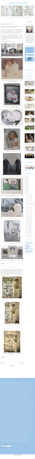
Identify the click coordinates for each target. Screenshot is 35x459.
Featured (28, 387)
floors (1, 417)
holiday (16, 421)
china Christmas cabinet (3, 408)
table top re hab (18, 434)
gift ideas (31, 418)
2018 (26, 186)
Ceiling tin (23, 381)
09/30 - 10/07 (29, 218)
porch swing (23, 428)
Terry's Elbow (16, 401)
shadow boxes (12, 431)
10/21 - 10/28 (29, 214)
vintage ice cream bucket (28, 437)
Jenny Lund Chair (15, 391)
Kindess (26, 391)
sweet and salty (7, 434)
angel (27, 404)
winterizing (13, 441)
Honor (31, 390)
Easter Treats (5, 387)
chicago (32, 407)
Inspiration (4, 391)
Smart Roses (29, 398)
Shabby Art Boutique (29, 251)
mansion (5, 424)
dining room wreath (15, 414)
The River (27, 244)
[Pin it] (22, 264)
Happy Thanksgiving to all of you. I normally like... (30, 204)
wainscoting (17, 438)
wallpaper (24, 438)
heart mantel (12, 421)
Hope (1, 391)
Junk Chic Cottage (19, 454)
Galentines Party (14, 388)
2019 (26, 184)
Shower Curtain (21, 398)
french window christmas (22, 417)
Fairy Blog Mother (20, 387)
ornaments (15, 427)
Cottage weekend (30, 384)
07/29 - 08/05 (29, 229)
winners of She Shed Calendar (4, 441)
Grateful (2, 390)
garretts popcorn (20, 418)
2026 (26, 176)
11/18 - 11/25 (29, 202)
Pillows (4, 397)
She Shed (14, 398)
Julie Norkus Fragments (21, 391)
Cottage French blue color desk (24, 384)
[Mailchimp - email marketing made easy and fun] (29, 60)
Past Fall (2, 397)
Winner (8, 404)
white (26, 438)
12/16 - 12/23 (29, 197)
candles (17, 407)
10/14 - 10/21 (29, 215)
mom (20, 424)
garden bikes (2, 418)
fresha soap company (28, 417)
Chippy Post (28, 381)
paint (17, 427)
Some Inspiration (28, 245)
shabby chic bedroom (8, 431)
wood (22, 441)
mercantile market (15, 424)
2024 (26, 178)
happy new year (9, 421)
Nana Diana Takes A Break (29, 248)
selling (4, 431)
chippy (7, 408)
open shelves (6, 427)
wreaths (24, 441)
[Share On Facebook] (21, 264)
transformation (11, 435)
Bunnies (18, 381)
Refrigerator (9, 397)
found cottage (13, 417)
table (10, 434)
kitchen (18, 421)
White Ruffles (2, 404)
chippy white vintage (31, 408)
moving (25, 424)
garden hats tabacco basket (11, 418)
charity (28, 407)
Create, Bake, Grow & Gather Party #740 (28, 252)
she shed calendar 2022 (17, 431)
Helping (13, 390)
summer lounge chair (3, 434)
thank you (31, 434)
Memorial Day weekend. (9, 394)
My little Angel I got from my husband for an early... (30, 208)
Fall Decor (25, 387)
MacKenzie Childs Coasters (4, 394)
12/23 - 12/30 (29, 196)
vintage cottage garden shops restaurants (17, 437)
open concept (2, 427)
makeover (2, 424)
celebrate (20, 407)
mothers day (22, 424)
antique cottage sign (31, 404)
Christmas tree (8, 384)
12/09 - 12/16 (29, 198)
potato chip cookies (27, 428)
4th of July (2, 381)
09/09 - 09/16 (29, 221)
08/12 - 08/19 (29, 226)
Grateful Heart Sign (6, 390)
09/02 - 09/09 (29, 223)
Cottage (19, 384)
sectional (2, 431)
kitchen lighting (29, 421)
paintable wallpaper (21, 427)
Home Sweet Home (25, 390)
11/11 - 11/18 (29, 210)
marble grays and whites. (9, 424)
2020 (26, 183)
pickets (7, 428)
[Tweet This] (20, 264)
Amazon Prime (5, 381)
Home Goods (20, 390)
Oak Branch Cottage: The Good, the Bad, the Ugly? (29, 243)
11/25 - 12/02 (29, 201)
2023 (26, 179)
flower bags (4, 417)
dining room (11, 414)
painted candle (25, 427)
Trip (26, 401)
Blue (15, 381)
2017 (26, 187)
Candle (20, 381)
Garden (18, 388)
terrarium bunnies (22, 434)
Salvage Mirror (27, 397)
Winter (10, 404)
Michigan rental (22, 394)
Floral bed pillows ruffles (3, 388)
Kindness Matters (29, 391)
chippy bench (16, 408)
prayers (31, 428)
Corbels (17, 384)
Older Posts (21, 362)
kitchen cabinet (21, 421)
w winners (14, 438)
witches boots (16, 441)
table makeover (14, 434)
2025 (26, 177)
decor (8, 414)
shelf (21, 431)
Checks (25, 381)
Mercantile (14, 394)
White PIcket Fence (29, 94)
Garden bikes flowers (22, 388)
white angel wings (29, 438)
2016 (26, 188)
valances (23, 435)
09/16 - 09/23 (29, 220)
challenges (23, 407)
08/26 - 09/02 (29, 224)
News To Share (29, 116)
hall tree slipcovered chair (3, 421)
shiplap (24, 431)
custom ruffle (2, 414)
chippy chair (19, 408)
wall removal (20, 438)
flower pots (7, 417)
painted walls (29, 427)
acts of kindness (22, 404)
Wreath (19, 404)
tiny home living (7, 435)
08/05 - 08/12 (29, 228)
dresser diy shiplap (30, 414)
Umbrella (29, 401)
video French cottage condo (4, 437)
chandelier (26, 407)
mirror (18, 424)
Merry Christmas (18, 394)
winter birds (9, 441)
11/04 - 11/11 (29, 211)
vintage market (2, 438)
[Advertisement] (12, 372)
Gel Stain (26, 388)
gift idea (28, 418)
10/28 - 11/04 (29, 213)
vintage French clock (10, 437)
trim (16, 435)
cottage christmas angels (26, 411)
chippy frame (23, 408)
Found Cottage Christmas (9, 388)
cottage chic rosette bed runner (9, 411)
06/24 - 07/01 (29, 233)
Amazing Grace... (27, 247)
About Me (28, 42)
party (32, 427)
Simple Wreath (25, 398)
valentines (26, 435)
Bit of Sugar (13, 381)
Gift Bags (29, 388)
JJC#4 (12, 391)
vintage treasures (7, 438)
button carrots (6, 407)
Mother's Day (29, 394)
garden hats (6, 418)
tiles (4, 435)
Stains (1, 401)
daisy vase (6, 414)
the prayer (2, 435)
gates (23, 418)
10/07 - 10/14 (29, 216)
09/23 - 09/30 (29, 219)
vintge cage (11, 438)
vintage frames (23, 437)
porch (20, 428)
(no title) (29, 159)
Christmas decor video (3, 384)
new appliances (32, 424)
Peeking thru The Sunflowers (28, 246)
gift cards (26, 418)
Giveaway (32, 388)
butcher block (2, 407)
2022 (26, 181)
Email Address (29, 52)
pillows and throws (11, 428)
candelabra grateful (13, 407)
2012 (26, 193)
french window (17, 417)
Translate (8, 447)
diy (26, 414)
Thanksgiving (19, 401)
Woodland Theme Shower (14, 404)
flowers (10, 417)
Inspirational (7, 391)
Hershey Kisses (16, 390)
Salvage (24, 397)
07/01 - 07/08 (29, 231)
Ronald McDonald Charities (18, 397)
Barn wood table (9, 381)
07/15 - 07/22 (29, 230)
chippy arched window (11, 408)
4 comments (2, 357)
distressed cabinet (23, 414)
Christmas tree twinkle (12, 384)
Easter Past (2, 387)
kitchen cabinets (25, 421)
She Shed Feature (17, 398)
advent (25, 404)
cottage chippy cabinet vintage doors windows (17, 411)
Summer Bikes (8, 401)
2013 (26, 192)
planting (18, 428)
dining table (19, 414)
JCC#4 (10, 391)
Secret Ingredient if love (9, 398)
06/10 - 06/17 (29, 235)
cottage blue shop (3, 411)
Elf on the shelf (9, 387)
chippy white (26, 408)
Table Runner (12, 401)
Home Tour (29, 390)
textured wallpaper (27, 434)
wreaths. (27, 441)
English (12, 387)
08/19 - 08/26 (29, 225)
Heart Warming (10, 390)
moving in (28, 424)
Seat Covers (31, 397)
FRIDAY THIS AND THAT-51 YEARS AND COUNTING (29, 250)
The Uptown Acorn (28, 242)
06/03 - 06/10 (29, 236)
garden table (16, 418)
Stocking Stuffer (4, 401)
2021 (26, 182)
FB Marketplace (15, 387)
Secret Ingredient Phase (3, 398)
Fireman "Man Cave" (29, 123)
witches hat (19, 441)
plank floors (15, 428)
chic (30, 407)
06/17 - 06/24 (29, 234)
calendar (9, 407)
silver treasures (27, 431)
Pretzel (6, 397)
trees (14, 435)
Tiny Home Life (23, 401)
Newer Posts (3, 362)
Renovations (13, 397)
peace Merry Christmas (3, 428)
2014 (26, 191)
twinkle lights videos (20, 435)
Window (5, 404)
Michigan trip (26, 394)
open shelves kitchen (10, 427)
